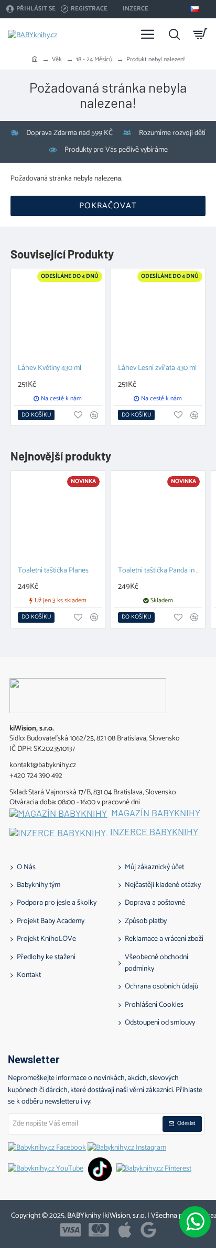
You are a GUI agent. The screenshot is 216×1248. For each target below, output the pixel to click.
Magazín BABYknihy (155, 813)
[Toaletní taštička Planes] (58, 518)
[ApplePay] (125, 1230)
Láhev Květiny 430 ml (49, 369)
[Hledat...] (174, 34)
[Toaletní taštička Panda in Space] (158, 518)
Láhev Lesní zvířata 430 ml (157, 369)
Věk (57, 59)
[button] (36, 415)
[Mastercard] (99, 1230)
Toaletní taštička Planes (53, 571)
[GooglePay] (148, 1230)
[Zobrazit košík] (200, 34)
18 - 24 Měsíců (94, 59)
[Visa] (70, 1230)
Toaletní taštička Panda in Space (160, 571)
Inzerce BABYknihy (154, 832)
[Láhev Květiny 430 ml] (58, 315)
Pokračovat (108, 206)
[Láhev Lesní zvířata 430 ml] (158, 315)
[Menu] (148, 34)
